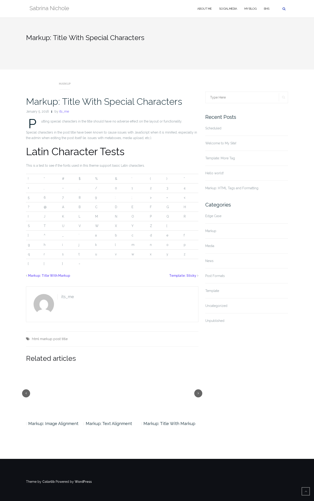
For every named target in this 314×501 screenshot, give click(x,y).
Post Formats (215, 276)
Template (212, 291)
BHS (266, 8)
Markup (65, 83)
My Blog (250, 8)
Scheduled (213, 128)
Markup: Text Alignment (109, 423)
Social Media (228, 8)
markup (46, 339)
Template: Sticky (182, 275)
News (209, 261)
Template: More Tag (220, 158)
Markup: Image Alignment (53, 423)
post (57, 339)
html (35, 339)
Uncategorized (216, 306)
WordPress (83, 482)
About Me (204, 8)
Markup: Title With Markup (49, 275)
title (65, 339)
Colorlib (48, 482)
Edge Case (213, 216)
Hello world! (214, 173)
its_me (64, 111)
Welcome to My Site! (220, 143)
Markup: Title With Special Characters (104, 101)
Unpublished (214, 321)
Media (209, 246)
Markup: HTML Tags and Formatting (231, 188)
